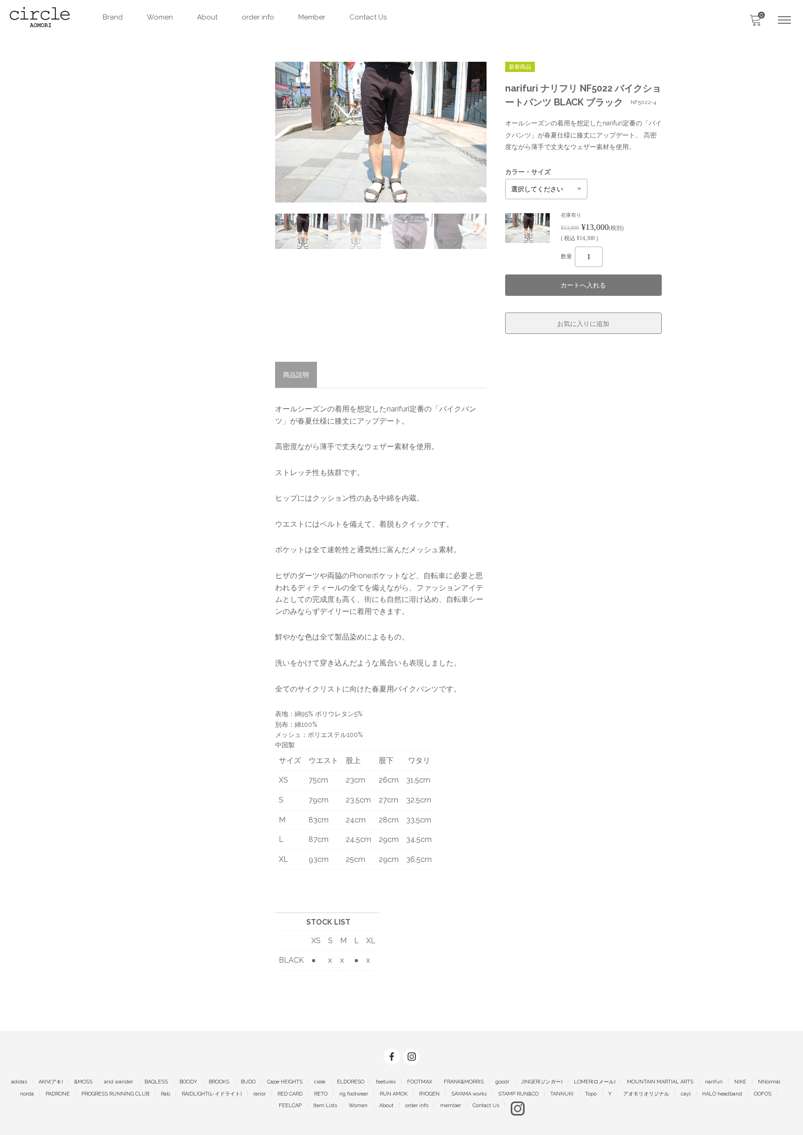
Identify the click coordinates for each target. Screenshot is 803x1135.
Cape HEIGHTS (285, 1082)
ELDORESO (350, 1082)
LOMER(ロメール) (594, 1082)
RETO (321, 1094)
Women (160, 17)
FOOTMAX (419, 1082)
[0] (755, 22)
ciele (319, 1082)
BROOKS (219, 1082)
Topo (591, 1094)
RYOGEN (429, 1094)
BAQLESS (156, 1082)
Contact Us (368, 17)
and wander (118, 1082)
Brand (113, 17)
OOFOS (762, 1094)
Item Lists (325, 1105)
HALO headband (722, 1094)
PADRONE (58, 1094)
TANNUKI (561, 1094)
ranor (259, 1094)
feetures (385, 1082)
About (207, 17)
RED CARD (290, 1094)
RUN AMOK (394, 1094)
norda (27, 1094)
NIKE (740, 1082)
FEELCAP (290, 1105)
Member (311, 17)
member (450, 1105)
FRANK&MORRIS (464, 1082)
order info (258, 17)
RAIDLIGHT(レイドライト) (212, 1094)
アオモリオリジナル (646, 1094)
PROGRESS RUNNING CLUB (115, 1094)
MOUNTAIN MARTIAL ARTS (660, 1082)
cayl (686, 1094)
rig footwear (353, 1094)
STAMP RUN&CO (518, 1094)
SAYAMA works (469, 1094)
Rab (165, 1094)
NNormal (769, 1082)
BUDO (248, 1082)
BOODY (188, 1082)
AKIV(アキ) (51, 1082)
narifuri (714, 1082)
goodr (502, 1082)
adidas (19, 1082)
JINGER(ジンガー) (541, 1082)
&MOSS (83, 1082)
